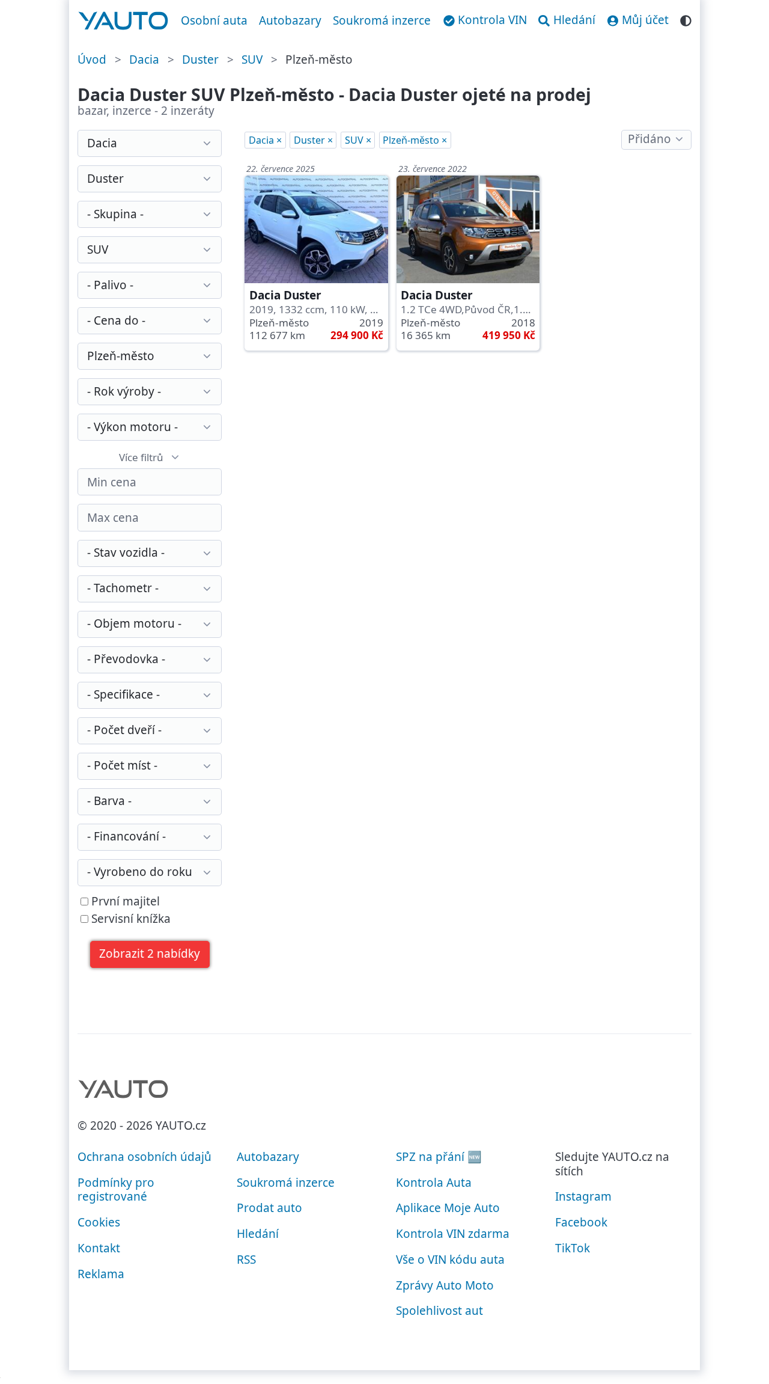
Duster (200, 59)
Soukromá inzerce (382, 20)
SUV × (358, 140)
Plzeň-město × (415, 140)
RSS (246, 1259)
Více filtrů (141, 457)
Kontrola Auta (434, 1182)
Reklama (101, 1274)
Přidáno (649, 139)
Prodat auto (269, 1208)
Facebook (581, 1222)
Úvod (92, 59)
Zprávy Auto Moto (445, 1285)
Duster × (313, 140)
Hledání (258, 1234)
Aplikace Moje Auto (448, 1208)
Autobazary (290, 20)
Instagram (583, 1196)
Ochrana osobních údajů (144, 1157)
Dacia (144, 59)
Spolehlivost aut (439, 1310)
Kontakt (99, 1248)
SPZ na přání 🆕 (439, 1157)
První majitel (124, 902)
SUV (252, 59)
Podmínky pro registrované (116, 1190)
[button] (150, 954)
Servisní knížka (129, 919)
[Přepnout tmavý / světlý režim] (685, 19)
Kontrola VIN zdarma (452, 1234)
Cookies (99, 1222)
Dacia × (265, 140)
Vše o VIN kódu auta (450, 1259)
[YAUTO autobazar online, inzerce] (123, 21)
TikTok (572, 1248)
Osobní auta (214, 20)
